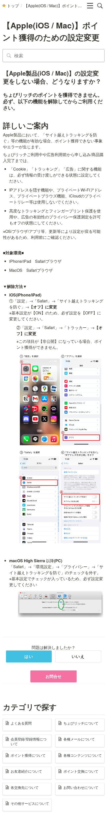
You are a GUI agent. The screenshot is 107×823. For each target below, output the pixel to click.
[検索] (100, 6)
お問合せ (53, 676)
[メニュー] (90, 6)
